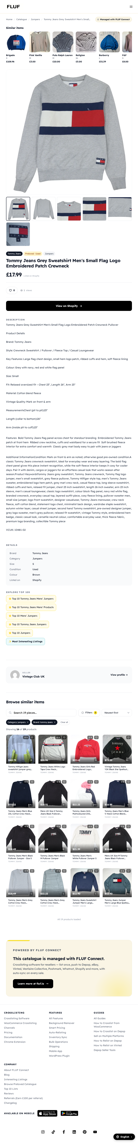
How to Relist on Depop (108, 1040)
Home (9, 19)
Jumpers (35, 19)
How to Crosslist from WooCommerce (106, 1025)
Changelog (10, 1102)
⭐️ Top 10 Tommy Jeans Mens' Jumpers (31, 598)
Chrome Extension (15, 1041)
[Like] (32, 737)
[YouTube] (95, 1132)
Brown (36, 574)
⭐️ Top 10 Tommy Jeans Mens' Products (31, 607)
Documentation (13, 1037)
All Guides (100, 1018)
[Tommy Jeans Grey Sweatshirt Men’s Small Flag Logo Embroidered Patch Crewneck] (18, 209)
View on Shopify (69, 306)
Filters (90, 712)
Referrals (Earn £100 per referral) (23, 1098)
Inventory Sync (58, 1037)
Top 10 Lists (11, 1088)
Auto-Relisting (57, 1032)
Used (35, 569)
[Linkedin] (74, 1132)
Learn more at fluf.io (31, 983)
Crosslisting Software (16, 1018)
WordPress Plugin (59, 1055)
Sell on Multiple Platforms (109, 1036)
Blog (6, 1074)
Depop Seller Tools (104, 1050)
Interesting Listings (15, 1079)
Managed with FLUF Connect (115, 19)
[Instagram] (43, 1132)
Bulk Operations (58, 1041)
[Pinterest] (85, 1132)
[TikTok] (53, 1132)
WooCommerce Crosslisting (20, 1023)
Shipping (54, 1046)
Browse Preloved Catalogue (20, 1084)
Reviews (9, 1093)
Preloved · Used (33, 253)
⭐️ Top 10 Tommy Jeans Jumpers (27, 624)
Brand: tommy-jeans (43, 722)
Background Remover (61, 1023)
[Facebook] (64, 1132)
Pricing (8, 1032)
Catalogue (21, 19)
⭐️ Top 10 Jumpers (19, 632)
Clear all (64, 722)
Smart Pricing (57, 1027)
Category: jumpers (17, 722)
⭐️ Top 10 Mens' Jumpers (23, 615)
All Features (56, 1018)
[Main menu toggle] (131, 6)
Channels (9, 1027)
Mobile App (55, 1051)
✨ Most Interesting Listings (25, 641)
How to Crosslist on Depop (109, 1031)
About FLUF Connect (16, 1070)
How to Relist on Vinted (108, 1045)
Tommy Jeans (14, 253)
